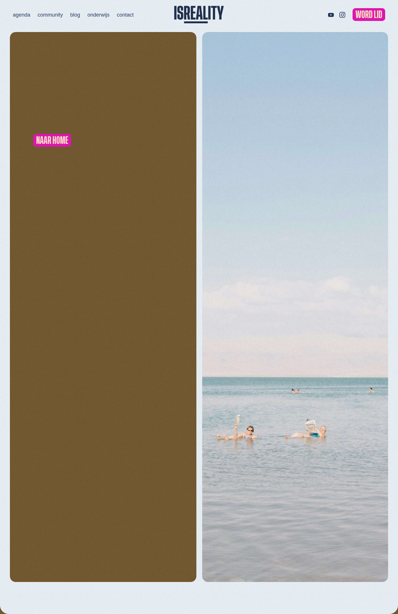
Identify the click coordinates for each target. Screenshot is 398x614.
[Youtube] (331, 14)
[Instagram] (342, 14)
